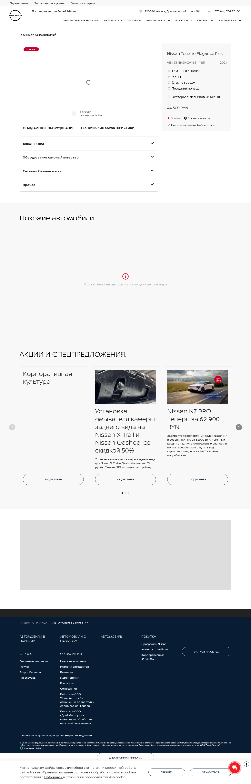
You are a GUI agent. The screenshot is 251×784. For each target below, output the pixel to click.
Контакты (67, 683)
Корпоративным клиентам (152, 657)
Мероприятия (69, 677)
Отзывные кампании (34, 661)
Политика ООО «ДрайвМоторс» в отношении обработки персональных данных (76, 717)
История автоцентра (74, 666)
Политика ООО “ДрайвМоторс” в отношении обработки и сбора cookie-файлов (77, 700)
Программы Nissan (153, 644)
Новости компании (73, 661)
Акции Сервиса (30, 672)
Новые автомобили (154, 649)
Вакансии (67, 672)
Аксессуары (28, 677)
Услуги (24, 666)
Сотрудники (68, 688)
